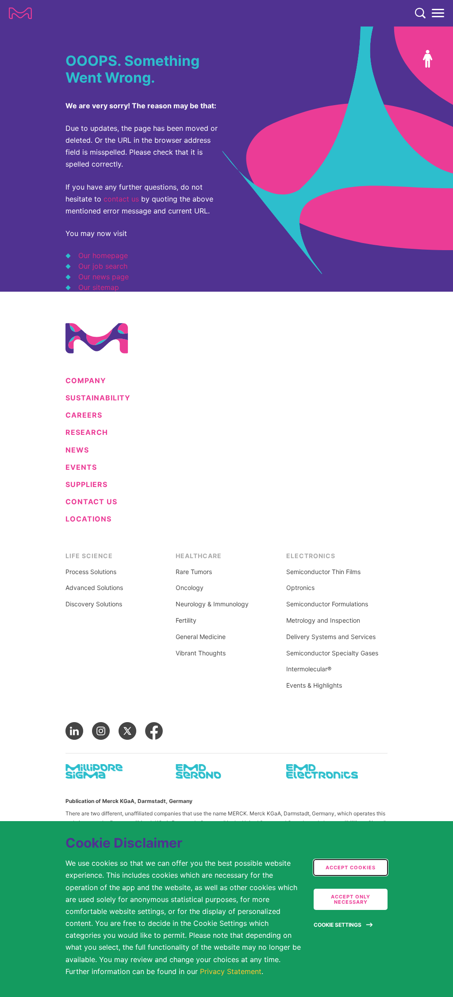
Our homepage (103, 255)
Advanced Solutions (94, 587)
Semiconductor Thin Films (323, 571)
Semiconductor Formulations (327, 604)
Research (86, 432)
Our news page (103, 276)
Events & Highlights (314, 685)
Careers (83, 415)
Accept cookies (351, 867)
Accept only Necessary (350, 899)
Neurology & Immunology (212, 604)
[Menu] (438, 13)
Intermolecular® (308, 669)
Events (81, 467)
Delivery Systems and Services (331, 636)
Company (85, 381)
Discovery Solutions (93, 604)
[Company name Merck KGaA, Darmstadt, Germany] (20, 13)
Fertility (186, 620)
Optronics (300, 587)
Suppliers (86, 484)
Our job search (102, 266)
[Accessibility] (428, 59)
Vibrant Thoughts (201, 653)
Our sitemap (98, 287)
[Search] (420, 13)
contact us (121, 198)
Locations (88, 519)
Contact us (91, 502)
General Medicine (201, 636)
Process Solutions (90, 571)
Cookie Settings (337, 924)
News (77, 450)
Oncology (189, 587)
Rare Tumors (194, 571)
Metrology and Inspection (323, 620)
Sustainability (98, 398)
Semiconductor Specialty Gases (332, 653)
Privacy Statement (230, 971)
